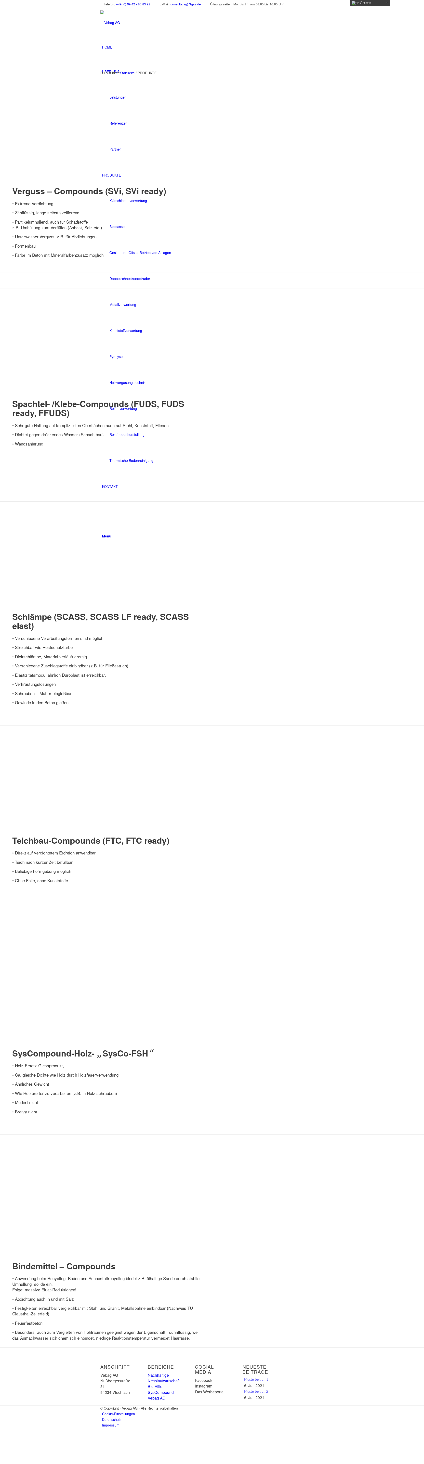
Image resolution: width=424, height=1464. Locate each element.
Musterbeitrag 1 (256, 1379)
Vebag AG (156, 1398)
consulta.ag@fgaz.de (186, 4)
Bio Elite (155, 1386)
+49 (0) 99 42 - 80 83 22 (133, 4)
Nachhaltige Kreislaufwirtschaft (164, 1378)
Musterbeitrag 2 (256, 1391)
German (365, 3)
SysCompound (161, 1392)
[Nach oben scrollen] (1, 1435)
